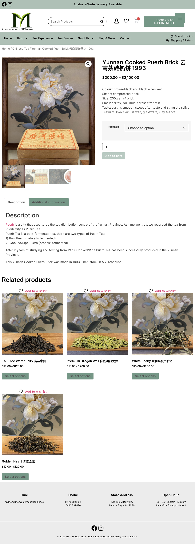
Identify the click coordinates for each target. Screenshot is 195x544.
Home (8, 38)
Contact (125, 38)
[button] (88, 64)
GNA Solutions (130, 536)
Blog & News (107, 38)
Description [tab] (16, 202)
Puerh (10, 224)
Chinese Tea (20, 48)
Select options (15, 376)
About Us (84, 38)
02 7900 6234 (73, 501)
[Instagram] (10, 4)
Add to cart (113, 156)
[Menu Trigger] (180, 18)
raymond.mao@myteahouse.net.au (24, 501)
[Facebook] (4, 4)
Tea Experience (42, 38)
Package (113, 126)
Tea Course (65, 38)
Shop (19, 38)
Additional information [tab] (48, 202)
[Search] (102, 21)
